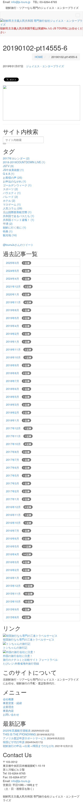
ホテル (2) (9, 200)
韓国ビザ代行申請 (14, 742)
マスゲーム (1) (12, 204)
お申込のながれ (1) (14, 181)
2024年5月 (18, 271)
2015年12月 (19, 586)
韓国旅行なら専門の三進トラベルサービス (28, 639)
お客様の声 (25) (12, 177)
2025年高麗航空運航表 (17, 730)
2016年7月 (18, 530)
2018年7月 (18, 381)
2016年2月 (18, 570)
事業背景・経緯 (12, 703)
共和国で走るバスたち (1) (18, 216)
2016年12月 (18, 507)
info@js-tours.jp (20, 2)
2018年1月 (18, 420)
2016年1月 (18, 578)
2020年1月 (18, 294)
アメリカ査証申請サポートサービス (24, 738)
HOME (39, 57)
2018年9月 (18, 365)
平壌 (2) (8, 223)
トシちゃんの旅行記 (15, 647)
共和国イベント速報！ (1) (18, 220)
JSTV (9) (8, 166)
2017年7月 (18, 460)
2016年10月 (18, 523)
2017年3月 (18, 483)
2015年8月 (18, 617)
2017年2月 (18, 491)
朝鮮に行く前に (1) (14, 227)
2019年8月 (18, 310)
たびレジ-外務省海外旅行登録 (21, 663)
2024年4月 (18, 278)
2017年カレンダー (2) (16, 158)
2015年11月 (19, 593)
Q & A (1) (8, 174)
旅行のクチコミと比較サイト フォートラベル (30, 659)
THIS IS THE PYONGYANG (19, 734)
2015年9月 (18, 609)
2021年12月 (18, 286)
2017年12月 (18, 428)
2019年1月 (18, 341)
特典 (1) (8, 231)
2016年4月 (18, 554)
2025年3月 (18, 263)
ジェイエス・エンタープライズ (45, 66)
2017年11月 (18, 436)
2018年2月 (18, 412)
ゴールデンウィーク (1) (17, 185)
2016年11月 (18, 515)
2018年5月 (18, 397)
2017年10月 (18, 444)
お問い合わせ (11, 714)
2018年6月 (18, 389)
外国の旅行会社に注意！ (18, 656)
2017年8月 (18, 452)
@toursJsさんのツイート (18, 245)
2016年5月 (18, 546)
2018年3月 (18, 404)
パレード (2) (10, 197)
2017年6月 (18, 467)
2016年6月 (18, 538)
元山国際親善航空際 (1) (17, 212)
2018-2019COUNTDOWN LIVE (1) (24, 162)
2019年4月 (18, 326)
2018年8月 (18, 373)
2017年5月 (18, 475)
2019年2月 (18, 334)
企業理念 (8, 707)
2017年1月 (18, 499)
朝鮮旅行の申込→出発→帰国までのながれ (28, 746)
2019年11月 (18, 302)
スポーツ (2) (10, 189)
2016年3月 (18, 562)
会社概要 (8, 699)
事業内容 (8, 711)
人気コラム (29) (12, 208)
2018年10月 (18, 357)
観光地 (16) (10, 235)
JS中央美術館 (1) (13, 170)
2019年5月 (18, 318)
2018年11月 (18, 349)
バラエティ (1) (12, 193)
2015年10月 (19, 601)
